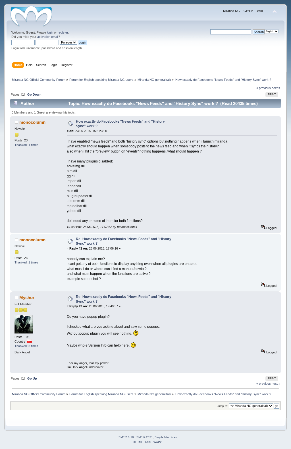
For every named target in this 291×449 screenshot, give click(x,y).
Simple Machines (166, 437)
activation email (47, 36)
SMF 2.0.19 (126, 437)
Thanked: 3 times (26, 346)
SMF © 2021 (144, 437)
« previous (263, 88)
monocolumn (32, 122)
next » (276, 88)
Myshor (26, 297)
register (63, 32)
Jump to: (222, 405)
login (50, 32)
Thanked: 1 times (26, 145)
